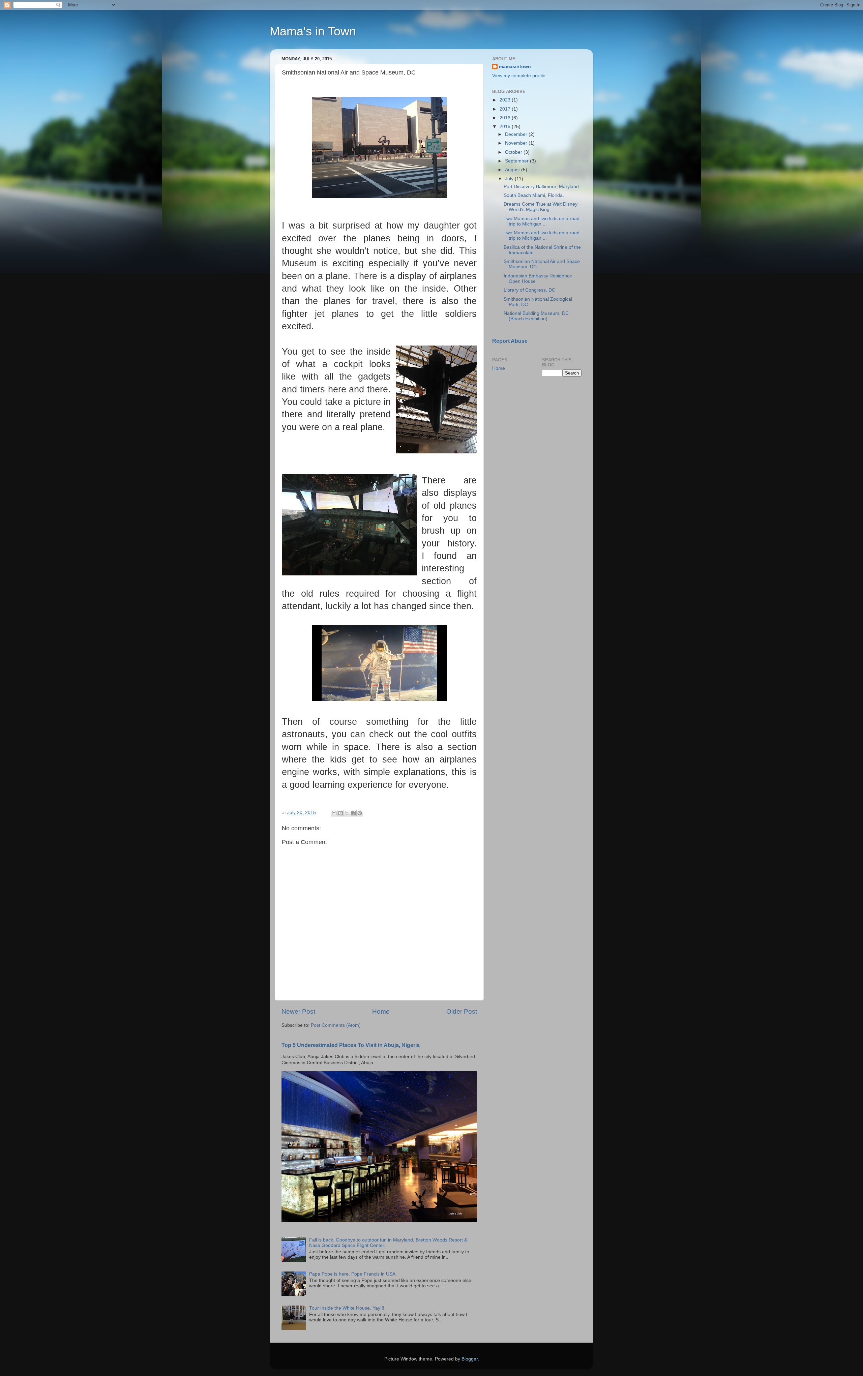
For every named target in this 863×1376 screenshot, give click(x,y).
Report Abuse (510, 341)
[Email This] (334, 813)
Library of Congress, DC (529, 290)
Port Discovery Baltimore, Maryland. (542, 186)
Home (381, 1011)
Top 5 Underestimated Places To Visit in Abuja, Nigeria (350, 1045)
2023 (506, 99)
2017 (506, 109)
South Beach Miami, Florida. (534, 195)
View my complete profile (518, 75)
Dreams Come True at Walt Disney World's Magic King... (540, 207)
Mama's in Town (313, 31)
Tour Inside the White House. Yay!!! (346, 1308)
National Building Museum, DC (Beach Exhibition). (536, 316)
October (514, 152)
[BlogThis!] (340, 813)
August (513, 169)
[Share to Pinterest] (359, 813)
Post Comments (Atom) (336, 1025)
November (517, 143)
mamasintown (515, 66)
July (510, 178)
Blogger (470, 1359)
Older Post (461, 1011)
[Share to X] (347, 813)
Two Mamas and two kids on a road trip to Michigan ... (541, 221)
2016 (506, 117)
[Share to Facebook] (353, 813)
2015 (506, 126)
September (517, 160)
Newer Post (298, 1011)
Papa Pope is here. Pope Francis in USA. (353, 1274)
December (517, 134)
